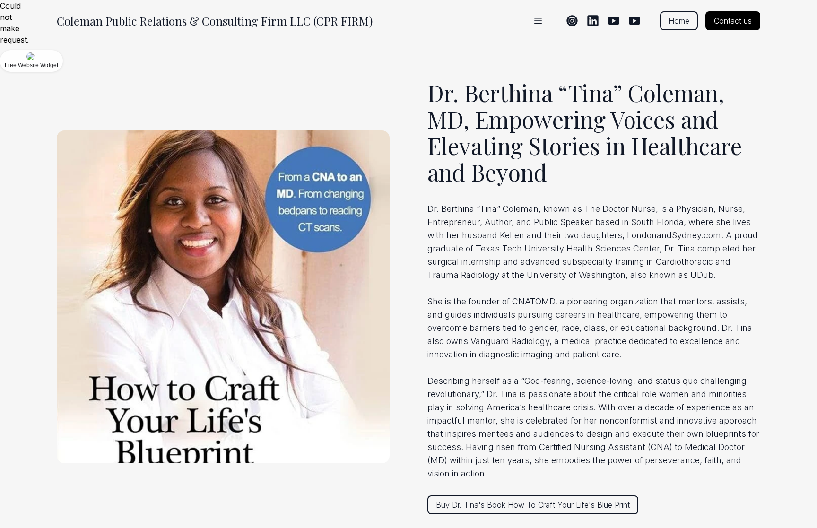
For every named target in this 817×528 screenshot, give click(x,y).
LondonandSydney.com (674, 235)
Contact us (733, 21)
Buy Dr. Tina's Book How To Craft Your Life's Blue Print (533, 505)
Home (679, 21)
